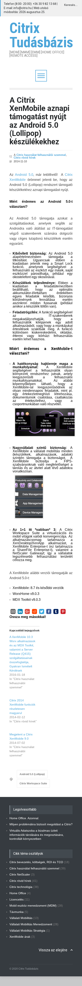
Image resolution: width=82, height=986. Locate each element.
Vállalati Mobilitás (20, 918)
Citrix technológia (20, 887)
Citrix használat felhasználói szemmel (41, 154)
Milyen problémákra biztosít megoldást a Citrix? (41, 824)
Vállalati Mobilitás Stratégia (27, 930)
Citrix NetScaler (19, 874)
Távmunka (16, 912)
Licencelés (16, 899)
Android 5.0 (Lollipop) (32, 774)
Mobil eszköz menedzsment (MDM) (33, 905)
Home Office (17, 893)
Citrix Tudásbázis (41, 35)
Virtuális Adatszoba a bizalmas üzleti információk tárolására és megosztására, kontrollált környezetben (36, 834)
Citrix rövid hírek (25, 157)
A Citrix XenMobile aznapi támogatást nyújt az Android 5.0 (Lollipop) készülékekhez (39, 121)
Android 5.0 (24, 174)
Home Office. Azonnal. (24, 818)
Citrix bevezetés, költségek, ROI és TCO (36, 862)
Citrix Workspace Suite (33, 783)
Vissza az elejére (53, 950)
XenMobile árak (19, 936)
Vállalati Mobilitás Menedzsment (30, 924)
